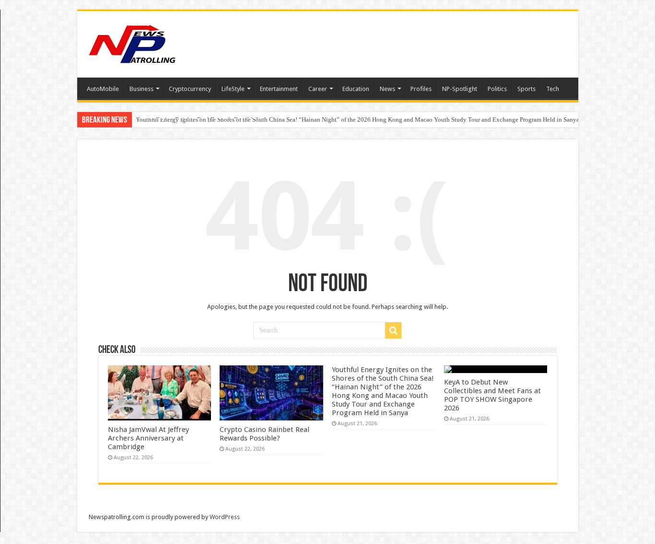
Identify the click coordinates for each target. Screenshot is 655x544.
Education (355, 88)
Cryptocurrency (190, 88)
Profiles (421, 88)
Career (317, 88)
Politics (497, 88)
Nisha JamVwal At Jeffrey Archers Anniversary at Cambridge (148, 438)
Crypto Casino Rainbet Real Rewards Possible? (264, 433)
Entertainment (279, 88)
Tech (552, 88)
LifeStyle (233, 88)
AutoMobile (103, 88)
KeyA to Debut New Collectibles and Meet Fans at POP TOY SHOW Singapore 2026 (492, 395)
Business (141, 88)
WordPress (225, 517)
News (387, 88)
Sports (526, 88)
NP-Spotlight (459, 88)
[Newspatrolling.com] (132, 42)
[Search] (393, 330)
